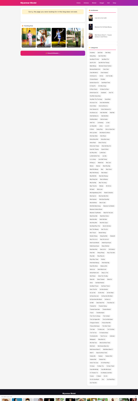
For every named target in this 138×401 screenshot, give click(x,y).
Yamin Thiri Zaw (94, 362)
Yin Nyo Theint (110, 366)
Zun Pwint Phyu (111, 379)
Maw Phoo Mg (106, 166)
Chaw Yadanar (104, 72)
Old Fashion (112, 249)
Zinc (103, 379)
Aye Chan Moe (102, 55)
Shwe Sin (92, 279)
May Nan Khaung (103, 176)
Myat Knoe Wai (93, 216)
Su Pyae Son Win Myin (107, 296)
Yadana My (92, 356)
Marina (91, 166)
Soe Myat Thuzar (94, 286)
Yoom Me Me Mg (94, 369)
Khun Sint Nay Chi (106, 146)
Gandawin (103, 92)
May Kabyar (104, 172)
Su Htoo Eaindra (104, 289)
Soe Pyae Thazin (105, 286)
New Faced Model (94, 242)
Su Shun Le (107, 299)
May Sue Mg (93, 182)
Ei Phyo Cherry (93, 89)
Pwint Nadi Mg (105, 262)
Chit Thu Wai (109, 76)
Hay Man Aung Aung (95, 96)
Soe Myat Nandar (99, 282)
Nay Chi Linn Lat (104, 239)
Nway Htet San (105, 246)
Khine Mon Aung (105, 139)
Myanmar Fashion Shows (96, 209)
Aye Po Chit (93, 62)
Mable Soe (100, 162)
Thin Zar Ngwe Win (95, 319)
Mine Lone (99, 189)
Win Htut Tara (93, 342)
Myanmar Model (28, 3)
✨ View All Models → (52, 53)
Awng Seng (93, 55)
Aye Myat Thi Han (94, 59)
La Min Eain (102, 152)
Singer (102, 3)
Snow (91, 282)
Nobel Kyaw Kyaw (106, 242)
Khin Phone (103, 136)
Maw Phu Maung (94, 169)
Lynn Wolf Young (103, 159)
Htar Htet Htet (103, 112)
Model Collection (108, 192)
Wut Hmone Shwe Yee (103, 346)
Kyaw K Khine (104, 149)
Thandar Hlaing (103, 306)
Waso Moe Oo (101, 339)
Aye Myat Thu (105, 59)
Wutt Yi (91, 352)
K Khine (92, 129)
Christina (103, 79)
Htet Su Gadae (103, 119)
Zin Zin (105, 376)
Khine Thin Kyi (102, 142)
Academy (92, 52)
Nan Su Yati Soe (107, 226)
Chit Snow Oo (93, 76)
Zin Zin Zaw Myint (94, 379)
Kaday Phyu (100, 129)
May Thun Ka (93, 186)
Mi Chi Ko (108, 186)
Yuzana (92, 376)
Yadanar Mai (93, 359)
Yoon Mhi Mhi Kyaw (106, 369)
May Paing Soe (93, 179)
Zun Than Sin (93, 382)
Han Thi (111, 92)
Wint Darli (92, 346)
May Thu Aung (102, 182)
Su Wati (92, 302)
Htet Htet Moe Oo (94, 116)
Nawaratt (112, 236)
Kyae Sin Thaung (94, 149)
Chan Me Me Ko (94, 72)
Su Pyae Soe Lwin (94, 296)
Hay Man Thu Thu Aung (96, 99)
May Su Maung (104, 179)
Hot (108, 3)
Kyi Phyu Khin (93, 152)
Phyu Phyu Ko (100, 256)
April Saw (100, 52)
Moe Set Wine (93, 202)
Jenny (100, 126)
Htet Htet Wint (104, 116)
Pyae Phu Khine (94, 266)
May (102, 169)
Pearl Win (92, 252)
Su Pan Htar (101, 292)
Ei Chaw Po (92, 86)
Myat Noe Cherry (104, 216)
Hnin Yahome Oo (94, 109)
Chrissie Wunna (94, 79)
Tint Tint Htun (110, 329)
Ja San (108, 122)
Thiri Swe (92, 329)
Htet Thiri (92, 122)
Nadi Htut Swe (103, 219)
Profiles (103, 259)
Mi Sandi (92, 189)
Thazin (91, 312)
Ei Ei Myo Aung (102, 86)
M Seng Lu (92, 162)
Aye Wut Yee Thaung (104, 62)
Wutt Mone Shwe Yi (108, 349)
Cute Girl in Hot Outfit (101, 18)
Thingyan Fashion (94, 322)
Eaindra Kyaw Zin (94, 82)
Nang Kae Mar (103, 236)
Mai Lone (108, 162)
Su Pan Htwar (110, 292)
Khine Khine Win (94, 139)
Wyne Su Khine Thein (101, 352)
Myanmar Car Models (108, 206)
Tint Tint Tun (93, 332)
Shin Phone (92, 276)
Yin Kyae (92, 366)
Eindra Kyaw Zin (94, 92)
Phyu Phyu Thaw (94, 259)
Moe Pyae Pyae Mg (104, 199)
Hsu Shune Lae (93, 112)
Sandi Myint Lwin (102, 269)
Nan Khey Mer (93, 222)
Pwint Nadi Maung (94, 262)
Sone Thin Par (93, 289)
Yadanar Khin (108, 356)
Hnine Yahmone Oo (106, 109)
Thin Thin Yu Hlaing (95, 316)
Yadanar (100, 356)
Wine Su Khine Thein (105, 342)
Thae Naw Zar (110, 302)
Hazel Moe (107, 99)
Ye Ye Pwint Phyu (105, 362)
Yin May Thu (100, 366)
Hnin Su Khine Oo (103, 106)
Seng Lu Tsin (105, 272)
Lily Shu (104, 156)
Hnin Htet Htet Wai (104, 102)
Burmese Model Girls (95, 69)
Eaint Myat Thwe (106, 82)
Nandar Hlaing (93, 236)
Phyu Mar (92, 256)
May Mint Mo (93, 176)
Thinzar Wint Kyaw (94, 326)
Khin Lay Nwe (93, 132)
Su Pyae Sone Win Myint (96, 299)
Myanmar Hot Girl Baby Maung (103, 27)
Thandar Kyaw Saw (95, 309)
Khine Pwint (93, 142)
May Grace (109, 169)
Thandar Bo (93, 306)
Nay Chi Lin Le (93, 239)
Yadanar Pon (102, 359)
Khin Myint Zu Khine (105, 132)
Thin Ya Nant (106, 316)
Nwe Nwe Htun (93, 249)
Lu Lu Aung (93, 159)
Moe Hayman (93, 199)
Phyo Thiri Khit (111, 252)
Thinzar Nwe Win (106, 322)
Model (94, 3)
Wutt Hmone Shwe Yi (95, 349)
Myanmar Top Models (95, 212)
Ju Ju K (107, 126)
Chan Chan (106, 69)
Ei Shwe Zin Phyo (104, 89)
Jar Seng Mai (93, 126)
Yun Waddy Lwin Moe (106, 372)
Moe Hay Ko (93, 196)
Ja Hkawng (100, 122)
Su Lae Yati (92, 292)
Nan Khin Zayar (104, 222)
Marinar (98, 166)
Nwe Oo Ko (103, 249)
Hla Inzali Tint (93, 102)
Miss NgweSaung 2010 (95, 192)
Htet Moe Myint (93, 119)
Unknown (112, 336)
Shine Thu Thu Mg (103, 276)
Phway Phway (101, 252)
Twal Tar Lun (103, 336)
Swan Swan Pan (100, 302)
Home (78, 3)
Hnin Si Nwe (93, 106)
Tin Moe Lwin (101, 329)
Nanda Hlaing (102, 232)
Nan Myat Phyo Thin (95, 226)
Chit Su (101, 76)
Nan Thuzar (93, 232)
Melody (101, 186)
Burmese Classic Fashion (105, 65)
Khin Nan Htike (93, 136)
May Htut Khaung (94, 172)
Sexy (114, 3)
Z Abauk (99, 376)
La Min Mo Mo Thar (95, 156)
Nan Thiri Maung (94, 229)
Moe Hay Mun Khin (103, 196)
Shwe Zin (109, 279)
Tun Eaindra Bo (93, 336)
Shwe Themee (100, 279)
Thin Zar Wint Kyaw (108, 319)
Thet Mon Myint (100, 312)
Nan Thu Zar (104, 229)
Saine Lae (92, 269)
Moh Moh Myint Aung (95, 206)
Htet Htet (112, 112)
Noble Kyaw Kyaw (94, 246)
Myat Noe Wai (93, 219)
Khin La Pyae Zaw (110, 129)
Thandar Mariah (107, 309)
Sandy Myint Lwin (94, 272)
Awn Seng (107, 52)
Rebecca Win (104, 266)
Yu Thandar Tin (94, 372)
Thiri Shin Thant (106, 326)
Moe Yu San (102, 202)
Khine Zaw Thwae (94, 146)
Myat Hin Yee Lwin (108, 212)
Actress (86, 3)
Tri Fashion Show (103, 332)
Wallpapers (92, 339)
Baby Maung (93, 65)
